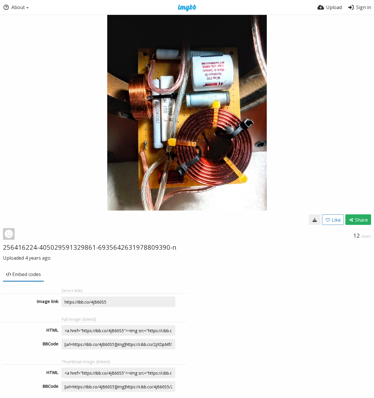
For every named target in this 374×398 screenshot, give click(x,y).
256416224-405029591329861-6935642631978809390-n (89, 247)
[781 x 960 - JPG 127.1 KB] (315, 219)
